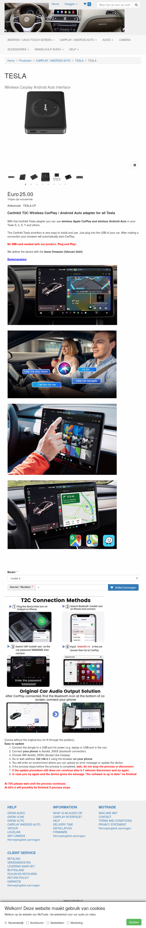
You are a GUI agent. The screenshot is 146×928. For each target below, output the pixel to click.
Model (11, 572)
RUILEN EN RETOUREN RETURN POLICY (22, 876)
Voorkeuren (37, 923)
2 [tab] (31, 184)
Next (84, 177)
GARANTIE (14, 881)
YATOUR (12, 828)
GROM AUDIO (16, 813)
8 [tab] (65, 184)
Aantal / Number (20, 587)
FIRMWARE (60, 832)
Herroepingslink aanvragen (23, 839)
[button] (71, 4)
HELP (56, 820)
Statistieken (57, 923)
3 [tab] (37, 184)
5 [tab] (48, 184)
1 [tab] (25, 184)
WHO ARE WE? (108, 813)
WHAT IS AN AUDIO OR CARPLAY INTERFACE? (67, 815)
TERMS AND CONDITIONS (115, 820)
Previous (6, 177)
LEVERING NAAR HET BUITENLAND (21, 868)
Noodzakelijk (16, 923)
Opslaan (134, 922)
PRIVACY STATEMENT (112, 824)
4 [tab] (42, 184)
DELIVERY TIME (63, 824)
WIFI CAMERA (16, 836)
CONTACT (105, 817)
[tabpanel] (45, 177)
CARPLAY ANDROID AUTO (23, 824)
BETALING (13, 858)
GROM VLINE (15, 817)
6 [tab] (54, 184)
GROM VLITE (15, 820)
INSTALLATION (62, 828)
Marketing (77, 923)
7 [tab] (60, 184)
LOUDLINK (14, 832)
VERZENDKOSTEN (19, 862)
